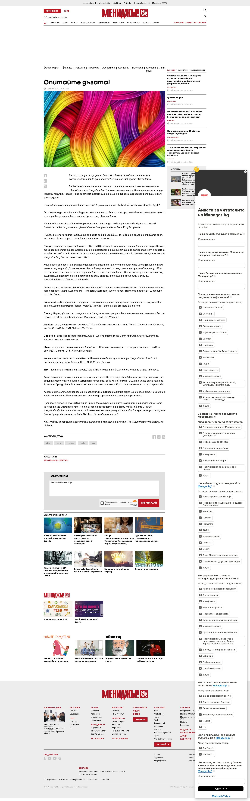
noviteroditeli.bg (103, 3)
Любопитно (133, 23)
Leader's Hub (159, 723)
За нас (157, 755)
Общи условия (50, 779)
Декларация (194, 761)
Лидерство (96, 728)
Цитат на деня (119, 734)
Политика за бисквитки (98, 779)
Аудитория (159, 758)
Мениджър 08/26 (159, 3)
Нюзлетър (140, 719)
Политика (74, 711)
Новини (183, 722)
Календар (184, 725)
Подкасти (191, 23)
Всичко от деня (150, 23)
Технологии (104, 23)
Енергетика (96, 717)
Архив (157, 736)
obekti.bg (117, 3)
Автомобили (140, 708)
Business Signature (162, 733)
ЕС (71, 728)
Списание (179, 23)
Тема (156, 717)
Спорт (136, 711)
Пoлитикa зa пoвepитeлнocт (72, 779)
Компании (95, 714)
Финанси (95, 711)
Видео (136, 714)
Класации (116, 724)
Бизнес (74, 23)
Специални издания (163, 739)
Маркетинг (118, 23)
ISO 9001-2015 (194, 758)
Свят (65, 23)
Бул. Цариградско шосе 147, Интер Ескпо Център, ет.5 (102, 771)
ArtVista (157, 729)
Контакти (185, 739)
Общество (74, 714)
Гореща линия (187, 733)
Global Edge (159, 714)
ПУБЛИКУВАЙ (149, 503)
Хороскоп (116, 728)
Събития (202, 23)
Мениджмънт (88, 23)
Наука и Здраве (120, 738)
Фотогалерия (118, 721)
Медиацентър (160, 761)
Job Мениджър (97, 734)
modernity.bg (88, 3)
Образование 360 (142, 3)
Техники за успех (98, 731)
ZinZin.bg (127, 3)
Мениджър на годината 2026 (190, 718)
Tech (156, 720)
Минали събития (187, 714)
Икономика (96, 720)
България (55, 23)
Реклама (115, 711)
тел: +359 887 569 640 (87, 774)
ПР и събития (118, 714)
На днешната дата (120, 731)
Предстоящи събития (190, 711)
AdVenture (158, 726)
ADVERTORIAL (175, 169)
